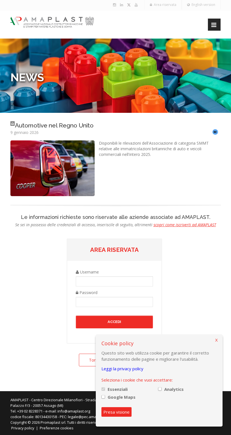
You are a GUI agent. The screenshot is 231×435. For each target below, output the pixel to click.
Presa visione (116, 412)
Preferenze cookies (57, 427)
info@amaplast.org (73, 411)
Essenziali (118, 389)
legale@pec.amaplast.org (89, 416)
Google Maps (122, 397)
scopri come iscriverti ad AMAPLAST (185, 224)
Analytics (174, 389)
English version (202, 4)
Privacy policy (22, 427)
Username (89, 272)
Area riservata (164, 4)
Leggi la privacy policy (122, 368)
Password (87, 292)
